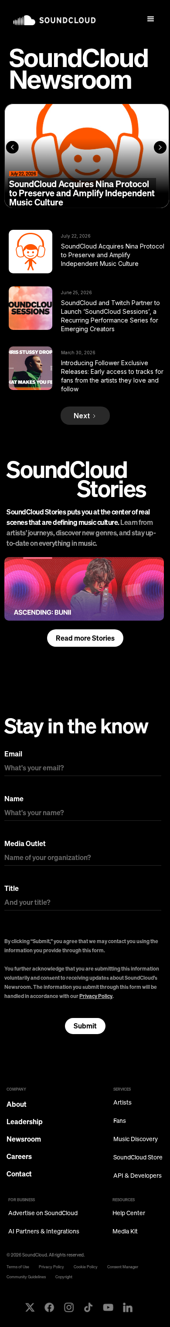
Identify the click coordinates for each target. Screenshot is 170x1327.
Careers (19, 1156)
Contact (19, 1173)
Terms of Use (18, 1266)
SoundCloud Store (138, 1157)
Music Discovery (135, 1139)
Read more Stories (85, 638)
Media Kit (125, 1231)
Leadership (25, 1121)
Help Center (128, 1213)
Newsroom (24, 1139)
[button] (150, 19)
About (17, 1104)
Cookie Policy (86, 1266)
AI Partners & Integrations (43, 1231)
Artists (122, 1102)
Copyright (63, 1276)
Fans (119, 1121)
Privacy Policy (95, 996)
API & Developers (137, 1175)
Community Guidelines (26, 1276)
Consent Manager (122, 1266)
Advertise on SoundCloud (43, 1213)
